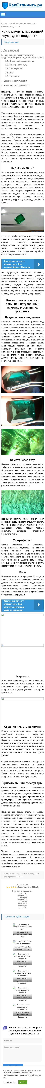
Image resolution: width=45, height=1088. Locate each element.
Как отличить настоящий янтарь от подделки (22, 964)
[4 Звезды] (14, 887)
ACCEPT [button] (23, 1082)
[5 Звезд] (16, 887)
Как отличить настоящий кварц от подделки (22, 998)
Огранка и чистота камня (14, 81)
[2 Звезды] (9, 887)
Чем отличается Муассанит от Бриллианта (22, 1015)
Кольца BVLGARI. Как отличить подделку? (22, 948)
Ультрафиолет (14, 68)
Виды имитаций (10, 50)
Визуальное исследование (19, 61)
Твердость (12, 76)
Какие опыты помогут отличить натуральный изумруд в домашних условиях (22, 56)
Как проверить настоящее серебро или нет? (22, 934)
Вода (9, 72)
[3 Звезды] (12, 887)
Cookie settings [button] (10, 1082)
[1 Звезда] (7, 887)
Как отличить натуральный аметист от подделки (22, 981)
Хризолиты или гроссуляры (15, 85)
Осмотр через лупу (16, 65)
